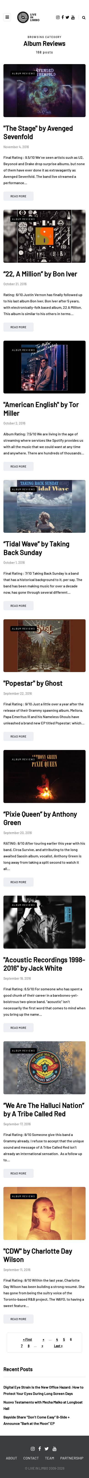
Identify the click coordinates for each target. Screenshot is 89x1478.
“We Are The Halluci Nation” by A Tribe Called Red (43, 1109)
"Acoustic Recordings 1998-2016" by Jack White (44, 963)
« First (27, 1339)
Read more (18, 196)
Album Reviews (23, 73)
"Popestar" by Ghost (33, 683)
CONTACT (31, 1458)
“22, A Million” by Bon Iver (40, 274)
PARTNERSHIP (71, 1458)
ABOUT (11, 1458)
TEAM (49, 1458)
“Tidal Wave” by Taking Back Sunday (36, 548)
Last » (58, 1346)
